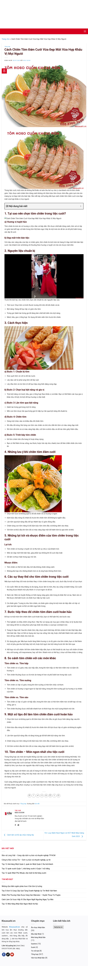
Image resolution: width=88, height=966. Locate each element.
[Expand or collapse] (80, 206)
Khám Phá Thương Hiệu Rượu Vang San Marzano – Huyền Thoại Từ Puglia (31, 895)
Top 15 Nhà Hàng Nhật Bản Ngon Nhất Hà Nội (20, 904)
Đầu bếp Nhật (36, 934)
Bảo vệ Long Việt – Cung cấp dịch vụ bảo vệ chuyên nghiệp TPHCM (28, 855)
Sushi (33, 947)
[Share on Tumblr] (54, 796)
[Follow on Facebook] (4, 954)
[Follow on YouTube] (12, 954)
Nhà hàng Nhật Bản (38, 937)
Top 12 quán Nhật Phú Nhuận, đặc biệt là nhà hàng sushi (24, 873)
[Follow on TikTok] (8, 954)
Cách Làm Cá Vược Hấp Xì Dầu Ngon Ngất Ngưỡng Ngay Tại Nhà (27, 899)
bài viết (37, 803)
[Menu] (85, 31)
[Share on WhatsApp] (29, 796)
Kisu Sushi (26, 60)
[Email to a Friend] (42, 796)
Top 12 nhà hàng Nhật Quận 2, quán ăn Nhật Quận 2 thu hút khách (27, 864)
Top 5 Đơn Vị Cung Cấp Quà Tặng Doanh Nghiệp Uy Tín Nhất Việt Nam (29, 891)
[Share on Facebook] (34, 796)
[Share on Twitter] (38, 796)
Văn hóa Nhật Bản (38, 958)
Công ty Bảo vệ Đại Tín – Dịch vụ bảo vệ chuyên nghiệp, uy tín (26, 860)
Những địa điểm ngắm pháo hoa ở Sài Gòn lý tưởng (22, 886)
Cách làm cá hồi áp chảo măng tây (20, 835)
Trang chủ (5, 39)
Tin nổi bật (35, 951)
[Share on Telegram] (58, 796)
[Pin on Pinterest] (46, 796)
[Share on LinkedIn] (50, 796)
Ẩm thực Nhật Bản (38, 927)
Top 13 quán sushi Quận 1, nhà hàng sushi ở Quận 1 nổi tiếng (26, 869)
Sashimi (34, 944)
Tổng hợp (7, 46)
